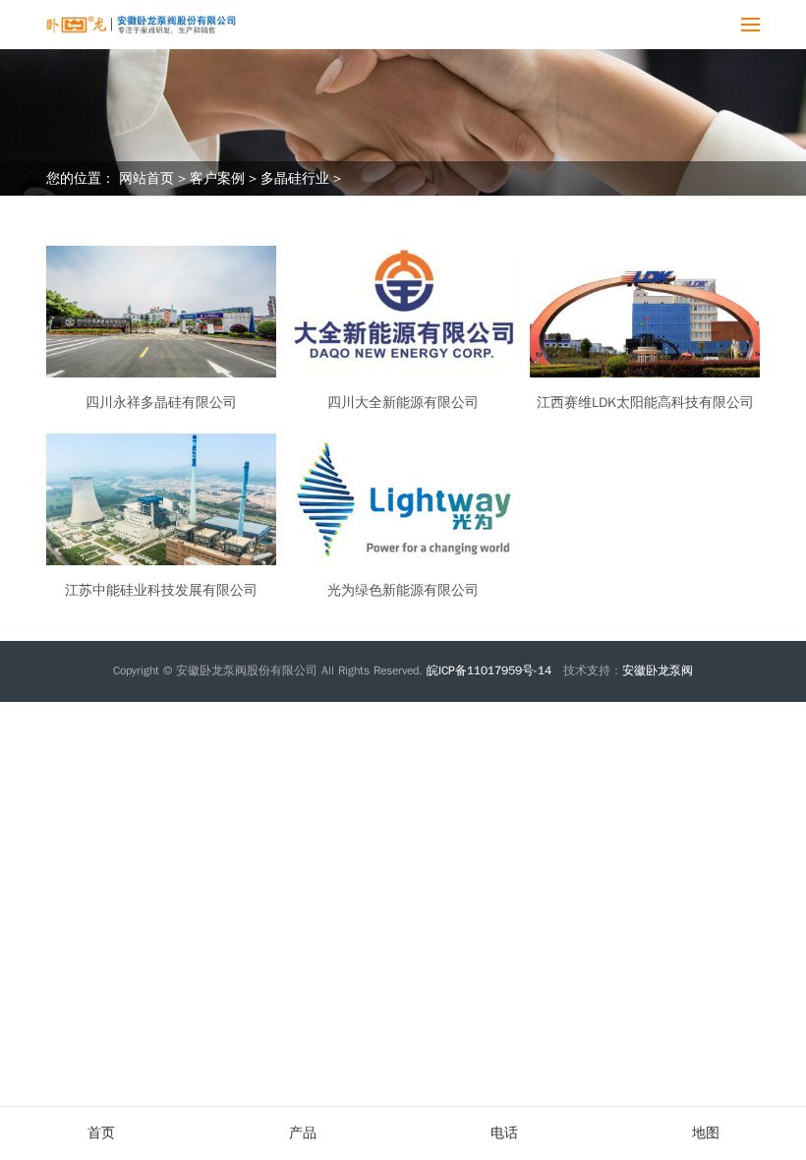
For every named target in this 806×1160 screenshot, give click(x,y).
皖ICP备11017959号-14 (491, 670)
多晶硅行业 (294, 178)
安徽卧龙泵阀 (657, 670)
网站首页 (146, 178)
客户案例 (217, 178)
